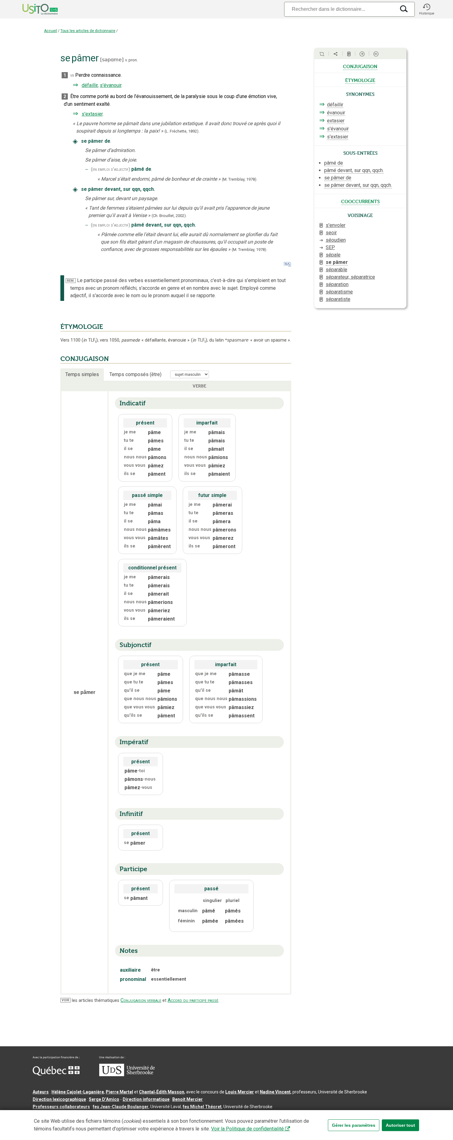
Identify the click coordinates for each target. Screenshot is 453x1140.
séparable (336, 270)
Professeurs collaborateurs (61, 1106)
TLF (89, 340)
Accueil (50, 31)
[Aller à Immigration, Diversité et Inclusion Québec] (56, 1074)
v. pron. (131, 60)
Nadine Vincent (275, 1091)
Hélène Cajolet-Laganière (77, 1091)
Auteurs (41, 1091)
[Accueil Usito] (33, 9)
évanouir (336, 113)
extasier (336, 121)
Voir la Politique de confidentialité (247, 1129)
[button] (426, 9)
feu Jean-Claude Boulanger (121, 1106)
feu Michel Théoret (202, 1106)
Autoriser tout (400, 1125)
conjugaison (360, 66)
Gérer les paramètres (353, 1125)
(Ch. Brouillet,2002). (169, 215)
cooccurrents (360, 201)
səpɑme (112, 60)
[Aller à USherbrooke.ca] (127, 1074)
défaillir (90, 85)
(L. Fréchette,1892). (182, 131)
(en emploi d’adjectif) (110, 169)
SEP (330, 247)
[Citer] (321, 53)
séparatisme (339, 292)
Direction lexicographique (59, 1099)
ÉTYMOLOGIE (81, 326)
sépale (333, 255)
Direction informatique (146, 1099)
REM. (71, 281)
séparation (337, 284)
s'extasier (92, 114)
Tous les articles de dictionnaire (87, 31)
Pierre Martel (119, 1091)
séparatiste (338, 299)
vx (72, 75)
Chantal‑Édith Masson (161, 1091)
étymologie (360, 80)
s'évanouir (110, 85)
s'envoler (335, 225)
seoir (331, 233)
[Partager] (335, 53)
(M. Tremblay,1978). (239, 179)
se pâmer (337, 262)
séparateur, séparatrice (350, 277)
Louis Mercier (239, 1091)
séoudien (336, 240)
